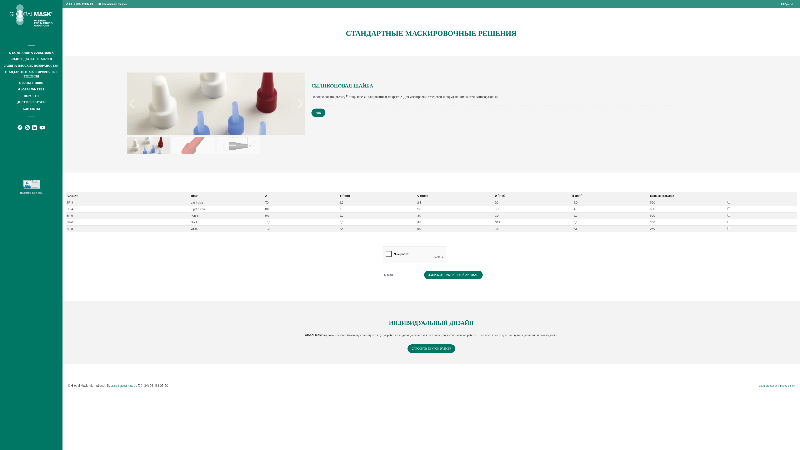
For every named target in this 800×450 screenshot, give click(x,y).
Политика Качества (31, 192)
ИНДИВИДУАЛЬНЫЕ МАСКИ (31, 59)
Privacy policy (786, 386)
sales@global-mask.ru (114, 3)
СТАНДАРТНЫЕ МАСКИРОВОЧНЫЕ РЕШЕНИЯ (31, 74)
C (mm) (422, 196)
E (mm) (577, 196)
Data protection (768, 386)
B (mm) (345, 196)
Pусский (789, 4)
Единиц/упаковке (662, 196)
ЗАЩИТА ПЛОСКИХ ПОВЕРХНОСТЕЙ (31, 66)
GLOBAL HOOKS (31, 83)
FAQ (318, 113)
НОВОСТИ (31, 96)
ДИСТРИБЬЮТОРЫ (31, 102)
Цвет (194, 196)
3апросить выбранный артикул (453, 275)
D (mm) (500, 196)
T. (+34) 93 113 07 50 (80, 3)
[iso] (31, 161)
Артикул (72, 196)
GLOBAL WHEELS (31, 89)
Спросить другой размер (431, 348)
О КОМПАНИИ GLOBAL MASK (31, 53)
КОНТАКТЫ (31, 109)
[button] (300, 103)
